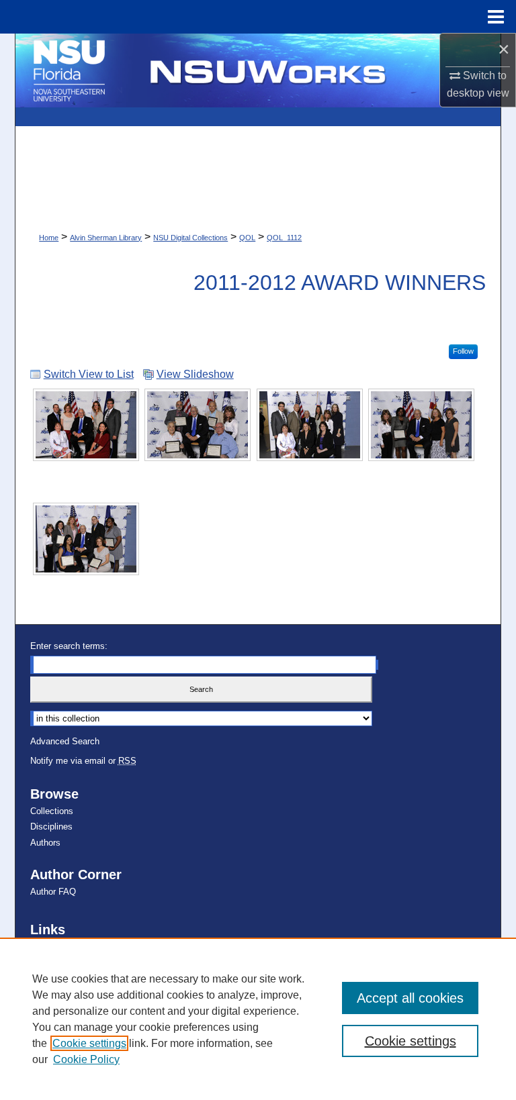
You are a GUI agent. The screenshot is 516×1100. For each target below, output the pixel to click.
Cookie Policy (86, 1059)
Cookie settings (89, 1043)
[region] (258, 1019)
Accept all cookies (410, 998)
